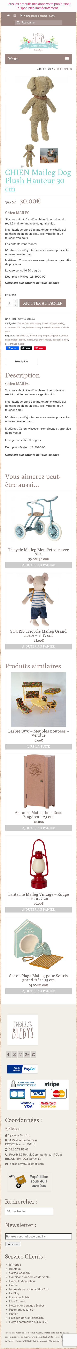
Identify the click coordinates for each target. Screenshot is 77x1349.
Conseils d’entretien (22, 1281)
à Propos (15, 1264)
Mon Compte (17, 1301)
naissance (58, 339)
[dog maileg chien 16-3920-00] (38, 108)
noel (66, 339)
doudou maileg (26, 339)
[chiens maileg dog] (49, 155)
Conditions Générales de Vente (29, 1277)
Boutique (15, 1268)
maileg (48, 339)
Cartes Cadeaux (19, 1272)
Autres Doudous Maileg (29, 323)
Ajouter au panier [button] (38, 565)
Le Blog (14, 1293)
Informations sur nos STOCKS (28, 1289)
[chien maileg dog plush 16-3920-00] (29, 155)
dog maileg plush (51, 335)
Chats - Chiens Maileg (53, 323)
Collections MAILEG (15, 327)
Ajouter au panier (42, 303)
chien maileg (36, 335)
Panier (13, 1313)
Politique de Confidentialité (26, 1317)
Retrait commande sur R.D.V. (28, 1321)
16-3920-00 (22, 335)
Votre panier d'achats (39, 15)
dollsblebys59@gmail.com (27, 1163)
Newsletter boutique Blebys (27, 1305)
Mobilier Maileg (63, 69)
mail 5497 (39, 339)
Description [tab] (21, 361)
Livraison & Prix (19, 1297)
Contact (14, 1285)
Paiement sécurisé (21, 1309)
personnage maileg (14, 344)
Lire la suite (38, 746)
